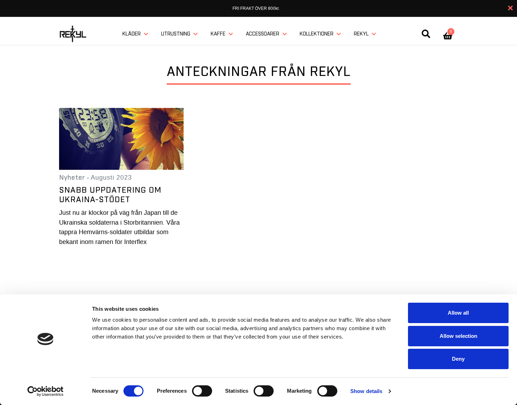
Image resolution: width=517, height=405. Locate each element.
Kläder (131, 34)
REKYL (361, 34)
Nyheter (72, 177)
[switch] (202, 391)
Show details (366, 391)
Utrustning (175, 34)
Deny (458, 359)
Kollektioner (316, 34)
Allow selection (458, 336)
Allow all (458, 313)
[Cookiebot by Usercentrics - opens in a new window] (45, 391)
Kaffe (218, 34)
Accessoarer (262, 34)
